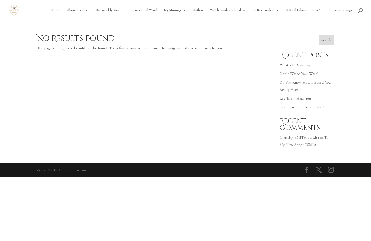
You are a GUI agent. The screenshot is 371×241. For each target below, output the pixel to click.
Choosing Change (340, 10)
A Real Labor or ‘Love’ (303, 10)
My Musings (172, 10)
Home (55, 10)
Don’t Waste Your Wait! (299, 73)
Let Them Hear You (295, 98)
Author (198, 10)
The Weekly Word (108, 10)
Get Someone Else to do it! (302, 107)
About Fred (75, 10)
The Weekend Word (142, 10)
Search (326, 40)
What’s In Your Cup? (296, 64)
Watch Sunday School (225, 10)
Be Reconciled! (263, 10)
